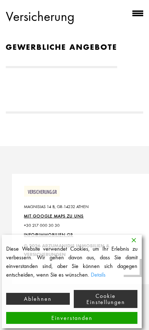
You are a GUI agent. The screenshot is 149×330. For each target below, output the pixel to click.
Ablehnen (38, 299)
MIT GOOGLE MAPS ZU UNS (54, 216)
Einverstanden (72, 318)
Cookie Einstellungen (105, 299)
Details (98, 274)
